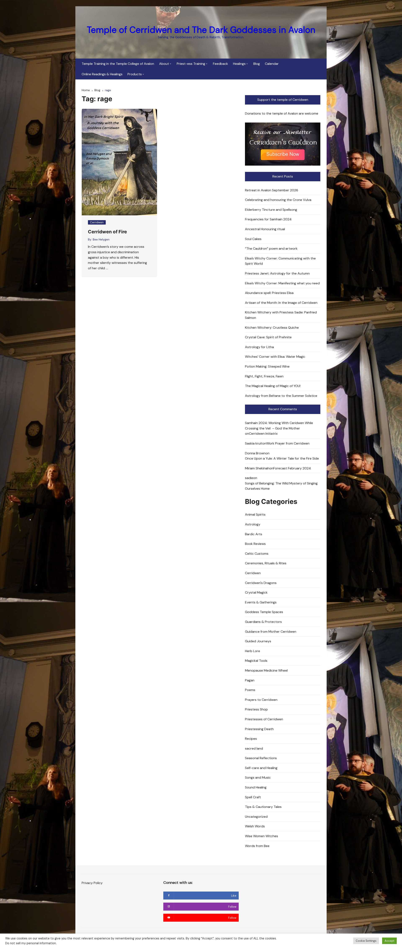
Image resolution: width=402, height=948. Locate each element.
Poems (250, 690)
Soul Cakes (253, 239)
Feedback (220, 63)
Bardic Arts (253, 534)
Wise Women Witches (261, 836)
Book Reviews (255, 544)
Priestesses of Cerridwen (264, 719)
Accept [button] (389, 941)
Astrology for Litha (259, 347)
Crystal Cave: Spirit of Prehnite (268, 337)
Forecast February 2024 (292, 468)
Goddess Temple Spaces (264, 612)
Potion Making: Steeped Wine (267, 366)
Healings (239, 63)
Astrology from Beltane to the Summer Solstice (281, 396)
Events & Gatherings (261, 602)
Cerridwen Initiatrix (263, 433)
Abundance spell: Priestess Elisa (269, 293)
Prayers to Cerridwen (261, 700)
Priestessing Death (259, 729)
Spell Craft (253, 797)
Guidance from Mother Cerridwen (270, 631)
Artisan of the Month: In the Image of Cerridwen (281, 302)
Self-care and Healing (261, 768)
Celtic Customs (256, 553)
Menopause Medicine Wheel (266, 670)
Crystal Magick (256, 592)
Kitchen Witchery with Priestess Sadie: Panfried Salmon (281, 315)
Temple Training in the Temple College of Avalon (118, 63)
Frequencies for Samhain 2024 (268, 219)
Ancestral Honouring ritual (265, 229)
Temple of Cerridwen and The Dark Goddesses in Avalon (201, 30)
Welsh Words (255, 826)
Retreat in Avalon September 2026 (271, 190)
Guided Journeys (258, 641)
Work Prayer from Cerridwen (287, 443)
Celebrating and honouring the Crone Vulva (278, 200)
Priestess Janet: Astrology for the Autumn (277, 273)
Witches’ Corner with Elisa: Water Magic (275, 356)
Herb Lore (252, 651)
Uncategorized (256, 816)
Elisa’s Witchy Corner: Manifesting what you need (282, 283)
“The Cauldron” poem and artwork (271, 248)
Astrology (252, 524)
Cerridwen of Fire (107, 231)
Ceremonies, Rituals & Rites (265, 563)
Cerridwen (97, 222)
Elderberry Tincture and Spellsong (271, 209)
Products (135, 74)
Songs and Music (258, 777)
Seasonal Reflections (261, 758)
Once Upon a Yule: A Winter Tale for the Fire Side (282, 458)
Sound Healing (256, 787)
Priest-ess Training (191, 63)
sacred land (254, 748)
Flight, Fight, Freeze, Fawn (264, 376)
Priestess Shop (256, 709)
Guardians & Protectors (263, 622)
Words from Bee (257, 846)
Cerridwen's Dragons (261, 583)
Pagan (249, 680)
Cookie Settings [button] (366, 941)
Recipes (251, 738)
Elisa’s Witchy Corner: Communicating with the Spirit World (280, 261)
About (164, 63)
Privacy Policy (92, 883)
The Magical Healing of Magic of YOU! (272, 386)
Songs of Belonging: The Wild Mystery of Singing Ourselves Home (281, 486)
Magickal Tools (256, 660)
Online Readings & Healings (102, 74)
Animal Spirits (255, 514)
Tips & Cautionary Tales (263, 807)
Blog (256, 63)
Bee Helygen (101, 239)
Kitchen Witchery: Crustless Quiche (272, 327)
